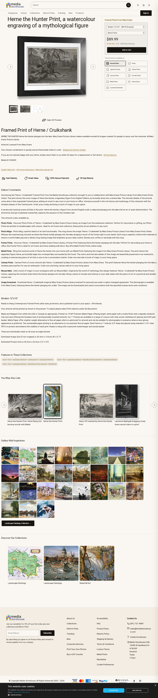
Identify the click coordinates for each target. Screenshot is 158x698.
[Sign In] (149, 5)
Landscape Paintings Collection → (18, 523)
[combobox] (79, 5)
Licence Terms (103, 649)
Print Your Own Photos (76, 649)
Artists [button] (24, 13)
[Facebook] (134, 682)
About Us (71, 618)
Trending (61, 13)
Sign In (146, 13)
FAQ (98, 623)
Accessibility (102, 618)
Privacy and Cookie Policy (21, 692)
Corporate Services (75, 644)
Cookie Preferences (105, 664)
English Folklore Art (8, 170)
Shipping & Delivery (105, 639)
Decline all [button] (137, 690)
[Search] (128, 5)
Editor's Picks (49, 13)
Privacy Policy (103, 628)
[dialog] (79, 690)
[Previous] (10, 66)
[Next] (93, 66)
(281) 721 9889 (136, 623)
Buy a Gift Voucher (75, 654)
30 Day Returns (110, 155)
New (71, 13)
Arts (9, 359)
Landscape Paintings (19, 359)
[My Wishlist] (138, 5)
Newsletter (101, 659)
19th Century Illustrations (25, 170)
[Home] (17, 5)
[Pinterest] (140, 682)
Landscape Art (33, 359)
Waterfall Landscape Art (44, 170)
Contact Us (132, 618)
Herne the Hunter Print (52, 421)
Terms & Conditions (105, 644)
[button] (54, 694)
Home (5, 359)
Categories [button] (13, 13)
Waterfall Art (52, 364)
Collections (35, 13)
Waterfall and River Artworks (92, 359)
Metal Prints (102, 654)
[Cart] (143, 5)
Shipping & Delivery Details (74, 150)
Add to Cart (126, 50)
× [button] (155, 685)
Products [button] (80, 13)
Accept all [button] (113, 690)
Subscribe (47, 633)
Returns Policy (103, 634)
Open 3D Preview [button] (54, 120)
